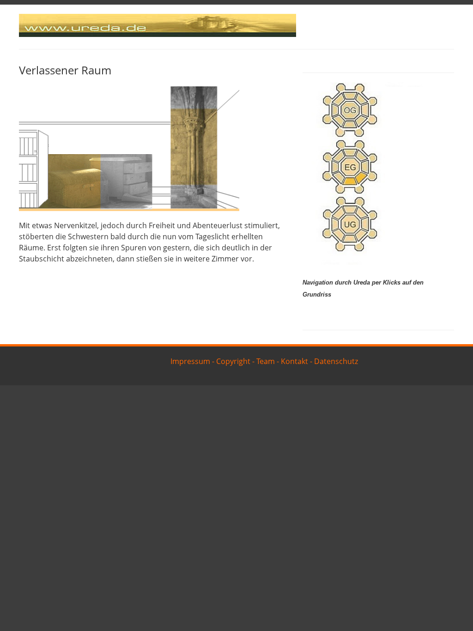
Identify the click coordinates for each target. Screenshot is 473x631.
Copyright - (235, 361)
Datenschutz (336, 361)
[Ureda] (157, 34)
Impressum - (192, 361)
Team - (267, 361)
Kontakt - (296, 361)
